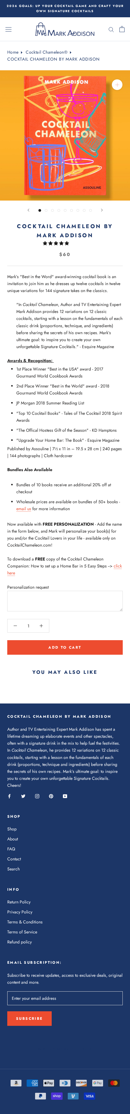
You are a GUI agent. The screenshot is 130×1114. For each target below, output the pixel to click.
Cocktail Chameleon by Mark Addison (53, 59)
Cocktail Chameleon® (46, 52)
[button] (56, 243)
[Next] (102, 210)
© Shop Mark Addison (65, 1049)
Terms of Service (22, 932)
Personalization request (28, 587)
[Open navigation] (8, 29)
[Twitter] (23, 795)
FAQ (11, 849)
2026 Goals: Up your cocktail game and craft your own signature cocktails (65, 8)
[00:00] (65, 135)
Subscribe (29, 1018)
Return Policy (19, 902)
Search (13, 869)
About (12, 839)
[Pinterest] (51, 795)
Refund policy (19, 942)
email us (23, 509)
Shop (12, 829)
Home (13, 52)
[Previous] (28, 210)
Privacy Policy (19, 912)
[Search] (111, 29)
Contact (14, 859)
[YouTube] (65, 795)
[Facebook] (9, 795)
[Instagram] (37, 795)
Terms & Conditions (25, 922)
